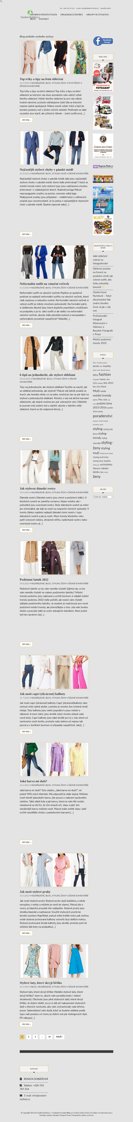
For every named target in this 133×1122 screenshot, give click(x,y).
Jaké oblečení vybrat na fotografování (100, 260)
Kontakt (44, 19)
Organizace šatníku (71, 15)
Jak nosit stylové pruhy (35, 891)
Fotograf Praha (65, 1115)
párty (101, 424)
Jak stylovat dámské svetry (38, 488)
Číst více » (26, 120)
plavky (95, 400)
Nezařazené (38, 83)
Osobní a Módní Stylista (43, 15)
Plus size (102, 400)
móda (103, 391)
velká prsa (96, 465)
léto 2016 (97, 387)
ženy (97, 477)
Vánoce (97, 468)
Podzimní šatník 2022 (34, 579)
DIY (101, 366)
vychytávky (106, 464)
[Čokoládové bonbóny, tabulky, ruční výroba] (103, 146)
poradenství (102, 416)
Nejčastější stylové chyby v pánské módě (46, 169)
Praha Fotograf (103, 421)
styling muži (59, 174)
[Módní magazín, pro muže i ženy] (103, 166)
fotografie (96, 379)
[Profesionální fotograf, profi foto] (103, 77)
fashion (105, 375)
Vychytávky (73, 83)
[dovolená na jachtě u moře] (103, 200)
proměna (96, 424)
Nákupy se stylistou (97, 15)
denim (96, 366)
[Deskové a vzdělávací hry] (103, 179)
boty (94, 363)
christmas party (102, 363)
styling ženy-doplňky (102, 461)
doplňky (107, 366)
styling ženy (59, 83)
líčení (103, 387)
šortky (106, 472)
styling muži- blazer (106, 453)
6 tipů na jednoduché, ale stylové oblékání (47, 375)
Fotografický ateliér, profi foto (83, 1115)
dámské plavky (105, 370)
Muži (96, 391)
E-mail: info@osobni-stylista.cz (87, 8)
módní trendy (102, 395)
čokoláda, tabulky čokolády (49, 1115)
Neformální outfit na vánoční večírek (44, 283)
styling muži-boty (101, 457)
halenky (103, 379)
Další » (59, 1037)
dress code (96, 370)
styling (97, 429)
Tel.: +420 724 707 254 (67, 8)
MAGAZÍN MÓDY (105, 8)
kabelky (100, 383)
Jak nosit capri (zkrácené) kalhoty (42, 694)
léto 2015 (108, 383)
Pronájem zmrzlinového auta (101, 1113)
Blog (33, 19)
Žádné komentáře (30, 86)
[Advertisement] (54, 220)
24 (49, 1037)
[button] (1, 2)
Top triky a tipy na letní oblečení (41, 79)
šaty (102, 472)
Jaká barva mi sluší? (33, 781)
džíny (95, 375)
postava (95, 421)
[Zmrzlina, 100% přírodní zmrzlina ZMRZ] (103, 112)
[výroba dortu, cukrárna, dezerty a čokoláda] (103, 225)
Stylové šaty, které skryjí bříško (41, 982)
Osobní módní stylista (82, 1113)
